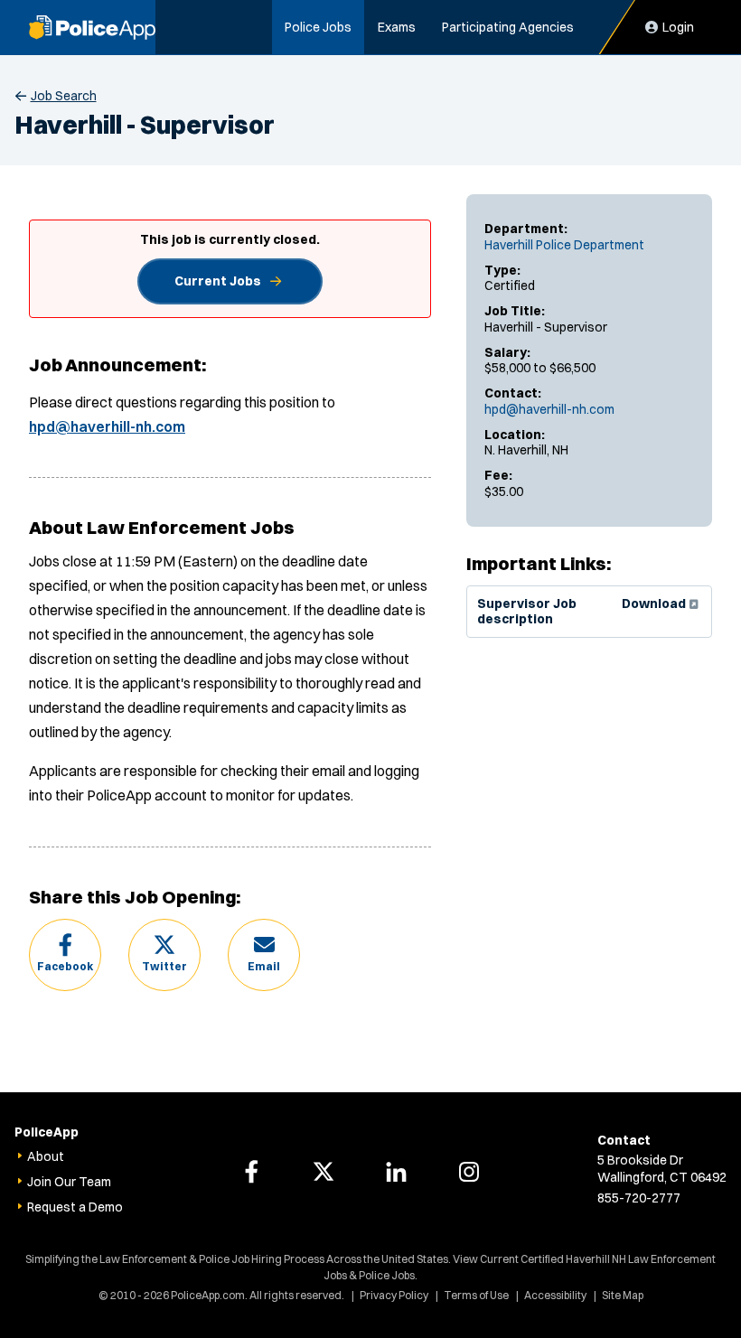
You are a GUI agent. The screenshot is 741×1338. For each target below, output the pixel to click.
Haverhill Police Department (564, 245)
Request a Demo (75, 1207)
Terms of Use (476, 1295)
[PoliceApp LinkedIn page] (396, 1171)
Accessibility (555, 1295)
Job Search (64, 96)
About (45, 1156)
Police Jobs (318, 27)
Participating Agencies (508, 27)
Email (264, 966)
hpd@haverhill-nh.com (549, 409)
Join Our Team (69, 1182)
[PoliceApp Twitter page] (323, 1171)
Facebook (65, 966)
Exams (397, 27)
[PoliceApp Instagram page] (469, 1171)
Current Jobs (217, 281)
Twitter (164, 966)
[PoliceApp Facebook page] (251, 1171)
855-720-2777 (638, 1198)
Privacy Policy (394, 1295)
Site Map (622, 1295)
